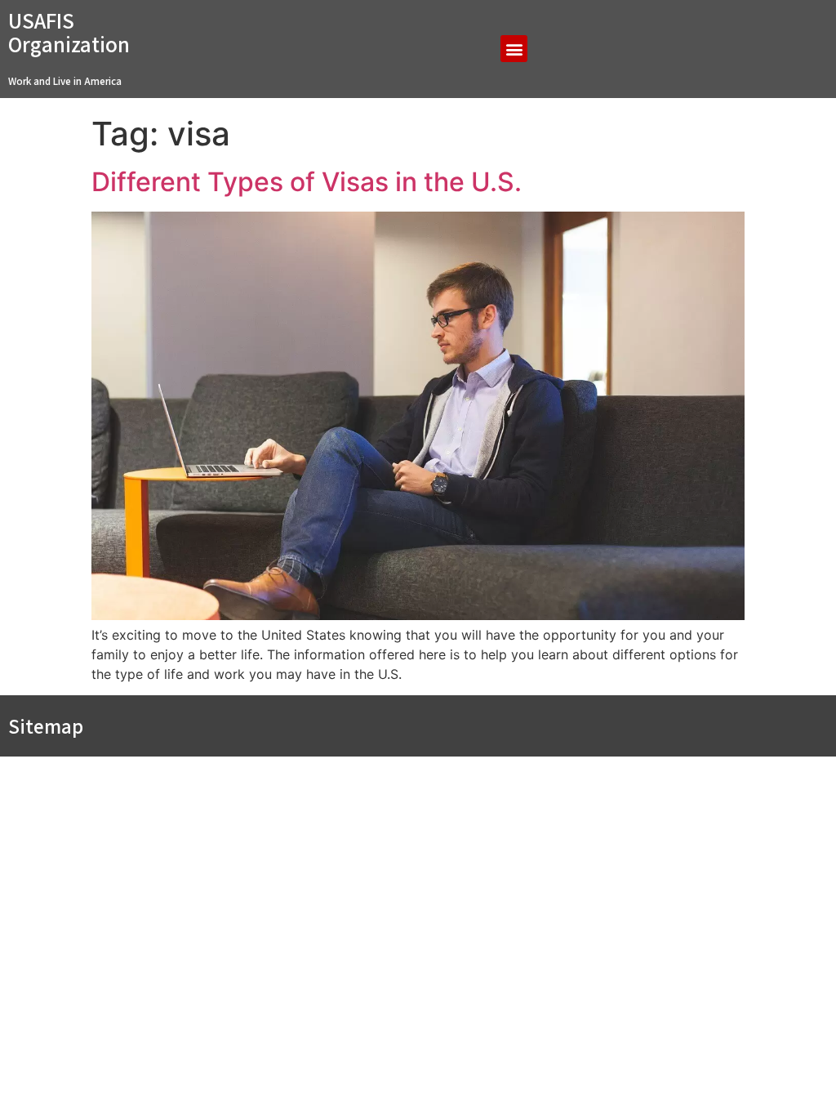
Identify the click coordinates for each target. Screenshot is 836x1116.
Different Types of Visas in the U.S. (306, 182)
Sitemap (45, 725)
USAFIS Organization (69, 32)
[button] (513, 48)
